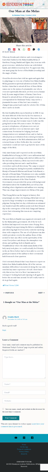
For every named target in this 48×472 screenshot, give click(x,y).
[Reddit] (29, 49)
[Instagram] (24, 437)
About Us (24, 454)
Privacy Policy (24, 451)
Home (24, 444)
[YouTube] (16, 437)
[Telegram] (39, 49)
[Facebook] (9, 49)
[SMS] (34, 49)
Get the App (24, 447)
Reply (4, 330)
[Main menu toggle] (43, 4)
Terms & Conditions (24, 449)
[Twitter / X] (19, 49)
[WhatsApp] (24, 49)
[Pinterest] (14, 49)
